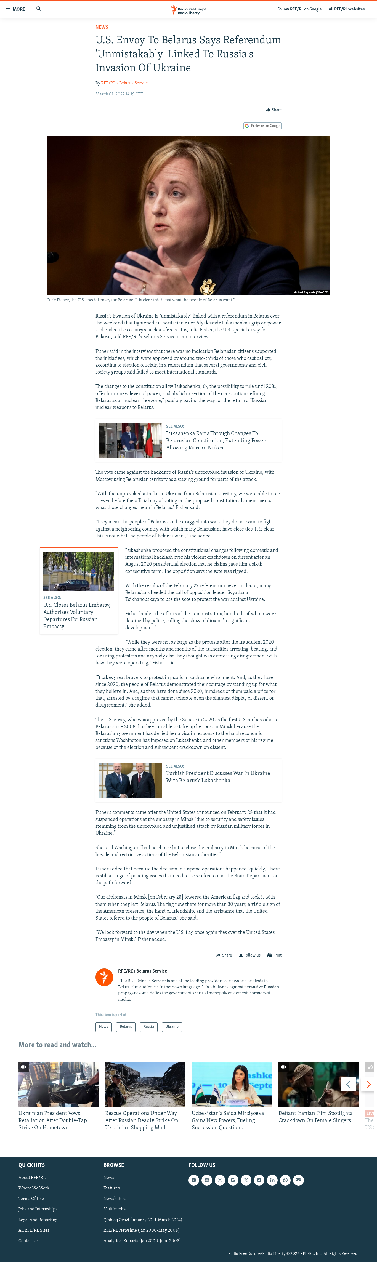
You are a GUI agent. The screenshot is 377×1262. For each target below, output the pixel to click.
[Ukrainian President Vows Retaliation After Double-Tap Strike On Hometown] (58, 1084)
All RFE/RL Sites (33, 1230)
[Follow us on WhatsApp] (285, 1180)
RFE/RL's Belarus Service (125, 83)
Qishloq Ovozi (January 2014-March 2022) (142, 1220)
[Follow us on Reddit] (206, 1180)
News (101, 27)
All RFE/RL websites (347, 9)
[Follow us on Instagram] (220, 1180)
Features (111, 1188)
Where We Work (34, 1188)
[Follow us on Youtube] (194, 1180)
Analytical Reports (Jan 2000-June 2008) (142, 1241)
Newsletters (114, 1199)
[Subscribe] (298, 1180)
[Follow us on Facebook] (259, 1180)
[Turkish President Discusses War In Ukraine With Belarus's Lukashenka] (130, 780)
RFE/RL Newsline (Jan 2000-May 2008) (141, 1230)
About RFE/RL (32, 1178)
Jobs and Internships (37, 1209)
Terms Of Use (31, 1199)
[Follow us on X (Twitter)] (246, 1180)
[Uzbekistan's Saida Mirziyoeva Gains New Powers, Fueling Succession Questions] (232, 1084)
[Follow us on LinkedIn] (272, 1180)
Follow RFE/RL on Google (299, 9)
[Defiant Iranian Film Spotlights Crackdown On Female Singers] (318, 1084)
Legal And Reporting (37, 1220)
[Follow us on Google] (233, 1180)
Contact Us (28, 1241)
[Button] (274, 110)
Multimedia (114, 1209)
